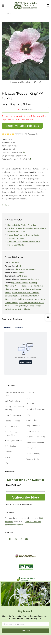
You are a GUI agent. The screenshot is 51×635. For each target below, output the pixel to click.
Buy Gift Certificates (13, 415)
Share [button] (7, 205)
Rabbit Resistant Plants (28, 299)
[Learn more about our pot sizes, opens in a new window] (30, 159)
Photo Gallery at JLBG (35, 431)
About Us (30, 392)
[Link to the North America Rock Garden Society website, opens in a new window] (25, 557)
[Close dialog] (49, 583)
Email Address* (13, 485)
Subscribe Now (25, 497)
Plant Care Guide (12, 426)
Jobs (28, 398)
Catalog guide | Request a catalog (14, 408)
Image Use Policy (33, 453)
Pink (19, 266)
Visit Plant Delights (12, 401)
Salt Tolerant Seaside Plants (31, 302)
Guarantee (9, 452)
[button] (3, 5)
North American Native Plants (25, 292)
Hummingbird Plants (21, 289)
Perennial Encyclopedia (35, 437)
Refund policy (10, 446)
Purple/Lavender (28, 269)
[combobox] (25, 14)
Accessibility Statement (35, 442)
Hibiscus (15, 262)
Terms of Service (32, 459)
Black (17, 269)
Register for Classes (13, 421)
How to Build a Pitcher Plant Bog (21, 225)
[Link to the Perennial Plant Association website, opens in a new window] (25, 580)
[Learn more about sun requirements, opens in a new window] (24, 152)
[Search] (46, 13)
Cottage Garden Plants (30, 279)
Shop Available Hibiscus (22, 126)
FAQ (6, 463)
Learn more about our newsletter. (18, 505)
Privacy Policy (31, 448)
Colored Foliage (34, 306)
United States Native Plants (17, 309)
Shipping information (13, 440)
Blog (28, 414)
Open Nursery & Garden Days (14, 394)
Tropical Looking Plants (15, 306)
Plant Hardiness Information (11, 433)
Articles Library (32, 420)
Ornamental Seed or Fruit (16, 296)
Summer (20, 272)
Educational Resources (35, 409)
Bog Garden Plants (19, 282)
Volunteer (30, 403)
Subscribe (25, 631)
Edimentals (27, 286)
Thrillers (23, 276)
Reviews (8, 457)
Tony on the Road (33, 426)
